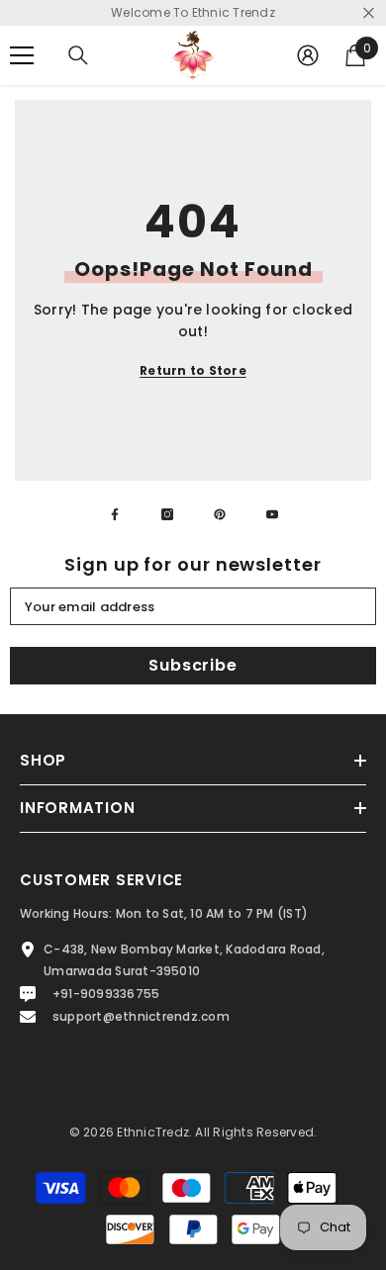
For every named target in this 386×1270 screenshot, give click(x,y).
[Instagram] (167, 514)
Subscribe (192, 665)
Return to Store (193, 370)
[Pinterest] (220, 514)
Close (368, 13)
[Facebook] (115, 514)
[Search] (78, 55)
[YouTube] (272, 514)
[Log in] (308, 55)
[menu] (22, 55)
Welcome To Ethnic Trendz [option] (193, 12)
